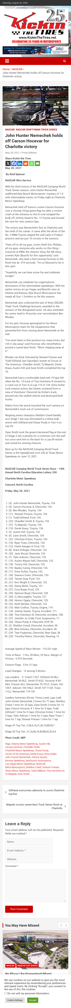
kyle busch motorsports (38, 760)
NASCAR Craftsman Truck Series (36, 129)
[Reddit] (25, 163)
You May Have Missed (22, 925)
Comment (11, 866)
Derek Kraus (36, 754)
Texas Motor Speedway (17, 770)
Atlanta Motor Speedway (24, 743)
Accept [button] (32, 1000)
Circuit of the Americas (17, 754)
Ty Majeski (10, 774)
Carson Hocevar (13, 747)
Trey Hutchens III (55, 770)
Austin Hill (44, 743)
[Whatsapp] (31, 163)
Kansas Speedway (15, 760)
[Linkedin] (19, 163)
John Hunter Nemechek (17, 757)
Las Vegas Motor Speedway (20, 763)
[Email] (37, 163)
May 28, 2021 (12, 152)
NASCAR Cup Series (27, 965)
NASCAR (10, 129)
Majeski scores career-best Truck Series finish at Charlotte (34, 806)
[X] (8, 163)
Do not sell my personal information (28, 993)
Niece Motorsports (15, 767)
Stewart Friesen (50, 767)
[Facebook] (14, 163)
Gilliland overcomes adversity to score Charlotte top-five (36, 792)
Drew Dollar (50, 754)
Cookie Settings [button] (15, 1000)
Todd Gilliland (38, 770)
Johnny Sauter (39, 757)
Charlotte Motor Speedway (19, 750)
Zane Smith (23, 774)
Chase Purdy (41, 750)
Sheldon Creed (33, 767)
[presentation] (61, 925)
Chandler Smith (31, 747)
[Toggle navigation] (7, 61)
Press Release (29, 152)
